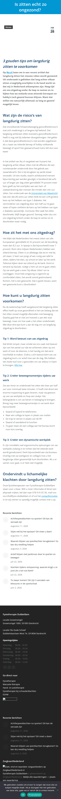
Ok (23, 795)
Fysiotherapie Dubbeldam (15, 773)
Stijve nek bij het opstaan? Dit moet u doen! (31, 531)
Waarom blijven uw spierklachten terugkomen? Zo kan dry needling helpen (34, 543)
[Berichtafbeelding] (6, 520)
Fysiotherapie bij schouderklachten (19, 691)
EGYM (5, 694)
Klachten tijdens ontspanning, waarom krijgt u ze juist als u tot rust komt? (34, 569)
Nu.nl (10, 72)
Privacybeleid (35, 795)
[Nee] (57, 790)
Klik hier (18, 365)
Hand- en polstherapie (13, 687)
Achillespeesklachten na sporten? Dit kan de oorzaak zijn (32, 520)
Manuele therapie (11, 684)
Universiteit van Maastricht (44, 193)
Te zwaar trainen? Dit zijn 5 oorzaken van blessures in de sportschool (30, 582)
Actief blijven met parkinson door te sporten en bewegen (33, 556)
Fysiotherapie (9, 681)
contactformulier (49, 496)
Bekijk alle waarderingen (35, 777)
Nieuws (8, 27)
